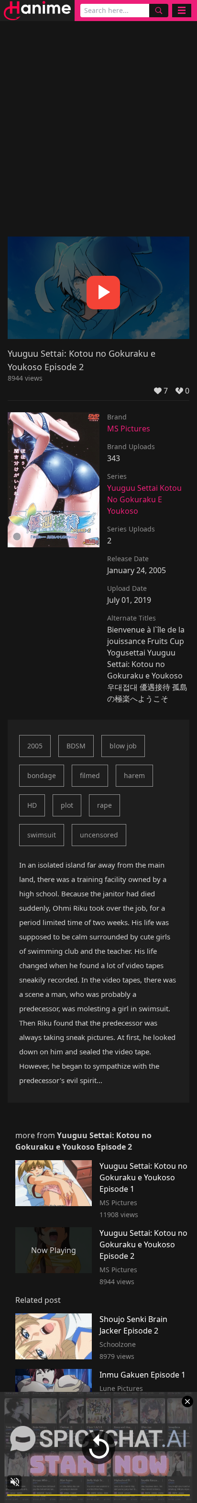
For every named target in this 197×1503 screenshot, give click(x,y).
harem (134, 775)
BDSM (76, 745)
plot (67, 805)
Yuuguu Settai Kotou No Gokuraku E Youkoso (144, 499)
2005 (35, 745)
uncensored (99, 834)
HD (32, 805)
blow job (123, 745)
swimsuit (41, 834)
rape (104, 805)
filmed (90, 775)
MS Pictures (128, 428)
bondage (41, 775)
